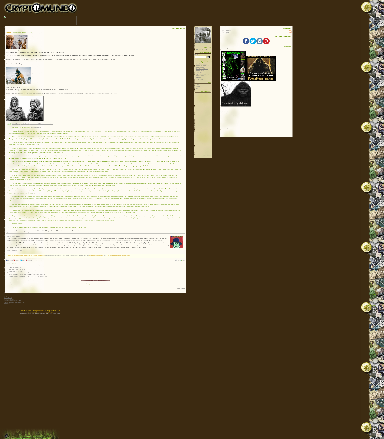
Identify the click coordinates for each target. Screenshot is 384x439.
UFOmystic (7, 303)
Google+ (17, 260)
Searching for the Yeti (15, 271)
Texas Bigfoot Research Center (12, 300)
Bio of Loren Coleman (202, 69)
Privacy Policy (200, 75)
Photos (85, 255)
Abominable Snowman (49, 255)
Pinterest (30, 260)
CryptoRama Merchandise (203, 74)
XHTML (198, 86)
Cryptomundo (22, 3)
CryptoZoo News (65, 255)
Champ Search (8, 298)
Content (182, 288)
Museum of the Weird (9, 299)
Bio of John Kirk (200, 67)
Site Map (198, 77)
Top (178, 288)
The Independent (36, 127)
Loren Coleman (15, 236)
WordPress (49, 312)
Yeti (88, 255)
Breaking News (58, 255)
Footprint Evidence (74, 255)
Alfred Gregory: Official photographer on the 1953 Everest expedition (32, 124)
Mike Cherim (56, 313)
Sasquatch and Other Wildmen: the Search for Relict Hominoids (28, 276)
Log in (197, 84)
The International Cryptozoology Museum (15, 302)
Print (178, 260)
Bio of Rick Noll (200, 70)
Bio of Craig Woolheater (202, 65)
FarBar (374, 307)
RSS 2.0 (105, 255)
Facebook (15, 250)
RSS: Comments (226, 30)
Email (8, 250)
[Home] (203, 35)
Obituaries (81, 255)
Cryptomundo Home (201, 49)
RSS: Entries (225, 32)
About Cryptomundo (201, 64)
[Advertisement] (113, 20)
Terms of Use (199, 79)
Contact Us (199, 72)
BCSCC (6, 296)
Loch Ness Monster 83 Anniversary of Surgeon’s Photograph (27, 274)
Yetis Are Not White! (15, 267)
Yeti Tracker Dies (178, 28)
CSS (197, 88)
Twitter (21, 250)
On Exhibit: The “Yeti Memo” (17, 269)
